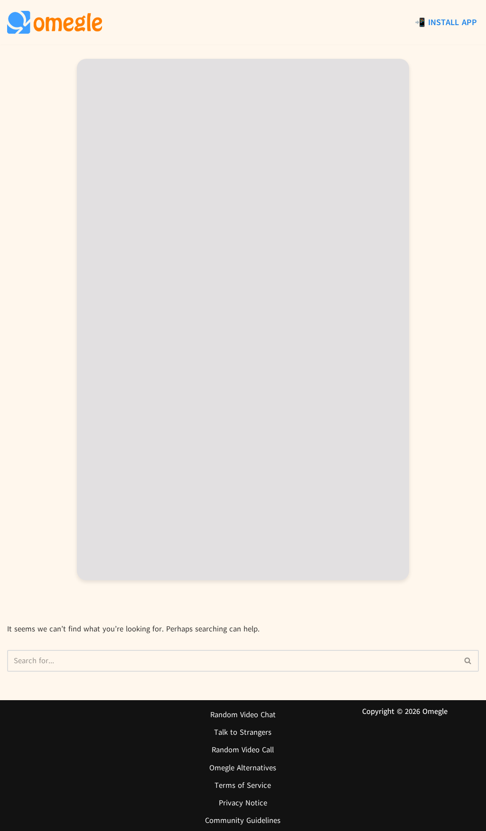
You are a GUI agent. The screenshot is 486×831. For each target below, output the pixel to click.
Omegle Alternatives (242, 768)
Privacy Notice (243, 803)
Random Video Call (243, 750)
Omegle (435, 711)
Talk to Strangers (242, 732)
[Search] (468, 661)
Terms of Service (243, 785)
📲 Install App (446, 22)
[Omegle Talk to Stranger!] (54, 22)
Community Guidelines (242, 820)
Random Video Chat (243, 715)
